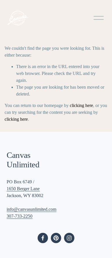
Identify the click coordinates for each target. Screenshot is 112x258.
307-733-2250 (19, 216)
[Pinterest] (56, 238)
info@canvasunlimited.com (31, 209)
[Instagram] (69, 238)
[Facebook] (43, 238)
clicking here (81, 105)
